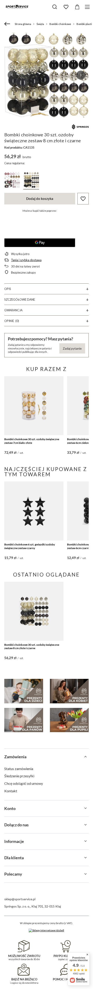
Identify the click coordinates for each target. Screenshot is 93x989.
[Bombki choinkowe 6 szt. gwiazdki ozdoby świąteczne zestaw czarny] (34, 510)
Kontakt (10, 791)
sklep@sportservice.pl (19, 899)
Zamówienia (15, 756)
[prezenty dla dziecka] (23, 691)
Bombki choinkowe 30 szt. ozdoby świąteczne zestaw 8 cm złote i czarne (31, 646)
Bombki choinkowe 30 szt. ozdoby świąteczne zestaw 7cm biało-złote (31, 440)
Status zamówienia (18, 768)
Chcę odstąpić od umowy (23, 783)
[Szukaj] (54, 7)
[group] (46, 75)
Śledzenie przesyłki (19, 776)
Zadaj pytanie (72, 348)
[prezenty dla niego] (23, 720)
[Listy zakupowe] (66, 7)
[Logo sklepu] (16, 6)
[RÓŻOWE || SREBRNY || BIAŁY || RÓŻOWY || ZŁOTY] (12, 180)
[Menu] (88, 7)
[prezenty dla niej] (69, 691)
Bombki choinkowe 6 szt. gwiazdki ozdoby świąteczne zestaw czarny (29, 546)
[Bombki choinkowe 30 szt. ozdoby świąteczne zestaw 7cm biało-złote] (34, 405)
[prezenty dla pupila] (69, 720)
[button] (12, 75)
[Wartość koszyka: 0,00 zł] (77, 7)
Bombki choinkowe (60, 23)
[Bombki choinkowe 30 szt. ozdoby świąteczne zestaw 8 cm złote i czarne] (34, 611)
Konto (10, 808)
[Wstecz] (8, 24)
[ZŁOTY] (31, 180)
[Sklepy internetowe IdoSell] (46, 930)
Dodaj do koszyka (39, 198)
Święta (40, 23)
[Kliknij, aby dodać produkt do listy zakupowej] (83, 198)
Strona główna (23, 23)
